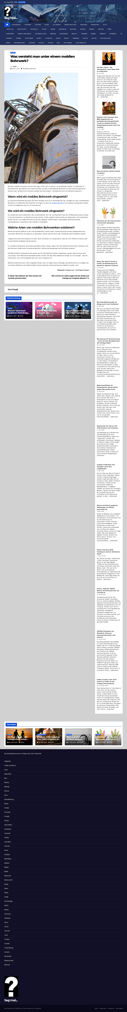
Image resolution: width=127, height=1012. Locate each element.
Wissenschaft (19, 43)
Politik (41, 43)
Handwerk (64, 34)
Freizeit (103, 34)
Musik (58, 38)
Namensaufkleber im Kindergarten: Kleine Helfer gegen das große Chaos (107, 387)
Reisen (91, 29)
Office (85, 38)
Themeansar (37, 1008)
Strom (50, 43)
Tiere (109, 29)
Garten (101, 29)
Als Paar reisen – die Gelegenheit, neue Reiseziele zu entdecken (108, 69)
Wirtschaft (22, 29)
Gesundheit (16, 24)
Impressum (111, 1008)
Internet (113, 34)
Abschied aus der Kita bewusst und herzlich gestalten (107, 739)
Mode (47, 24)
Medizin (53, 34)
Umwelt (9, 38)
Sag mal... (10, 18)
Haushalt (34, 29)
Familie (83, 29)
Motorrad (68, 43)
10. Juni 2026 (43, 742)
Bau (58, 43)
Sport (44, 29)
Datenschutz (103, 1008)
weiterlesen (104, 97)
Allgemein (57, 24)
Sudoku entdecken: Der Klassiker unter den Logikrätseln (106, 467)
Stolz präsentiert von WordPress (13, 1008)
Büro (8, 43)
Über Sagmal (119, 1008)
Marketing (95, 24)
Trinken (84, 34)
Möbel (93, 34)
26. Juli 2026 (13, 742)
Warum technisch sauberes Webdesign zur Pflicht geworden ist (107, 507)
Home (96, 1008)
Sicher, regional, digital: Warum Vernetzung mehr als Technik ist (108, 590)
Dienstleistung (70, 24)
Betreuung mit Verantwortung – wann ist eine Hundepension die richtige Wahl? (108, 341)
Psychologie (105, 38)
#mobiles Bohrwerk (29, 68)
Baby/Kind (10, 34)
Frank (15, 66)
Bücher (32, 43)
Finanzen (83, 24)
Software (29, 38)
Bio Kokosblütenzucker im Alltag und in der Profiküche (22, 753)
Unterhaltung (40, 34)
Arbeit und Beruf (24, 34)
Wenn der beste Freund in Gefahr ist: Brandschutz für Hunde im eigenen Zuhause (107, 263)
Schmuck (48, 38)
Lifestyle (10, 29)
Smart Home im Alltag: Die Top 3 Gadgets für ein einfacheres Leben (77, 312)
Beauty (74, 34)
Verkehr (76, 38)
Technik (38, 24)
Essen (53, 29)
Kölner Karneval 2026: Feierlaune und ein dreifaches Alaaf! (108, 552)
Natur (94, 38)
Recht (66, 38)
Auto (105, 24)
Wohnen (28, 24)
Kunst (39, 38)
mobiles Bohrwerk (58, 203)
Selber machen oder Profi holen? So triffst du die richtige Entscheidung (107, 681)
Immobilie (62, 29)
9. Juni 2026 (72, 742)
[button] (121, 34)
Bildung (73, 29)
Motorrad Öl (81, 43)
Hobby (18, 38)
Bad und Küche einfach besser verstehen (74, 739)
